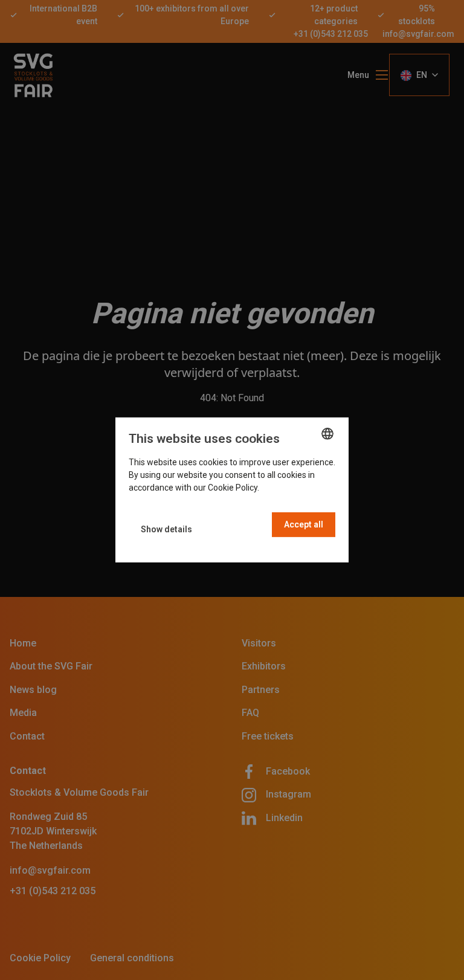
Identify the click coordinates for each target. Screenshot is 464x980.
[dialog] (232, 490)
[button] (166, 529)
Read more (282, 487)
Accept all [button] (303, 524)
